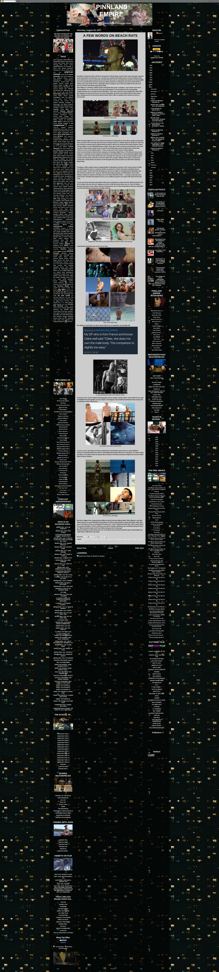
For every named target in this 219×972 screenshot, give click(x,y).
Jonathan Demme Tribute (156, 493)
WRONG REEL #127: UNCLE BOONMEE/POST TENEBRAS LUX (63, 642)
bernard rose (63, 88)
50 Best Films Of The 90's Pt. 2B (156, 600)
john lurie (67, 183)
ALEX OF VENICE (157, 689)
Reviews (56, 253)
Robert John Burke (63, 260)
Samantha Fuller (156, 315)
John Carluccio (156, 341)
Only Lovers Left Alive (156, 558)
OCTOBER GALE (157, 704)
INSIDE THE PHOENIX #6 (63, 699)
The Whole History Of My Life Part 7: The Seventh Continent (157, 488)
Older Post (139, 548)
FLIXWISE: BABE (63, 620)
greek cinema (57, 155)
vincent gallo (68, 309)
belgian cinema (58, 87)
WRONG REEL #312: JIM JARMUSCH (63, 528)
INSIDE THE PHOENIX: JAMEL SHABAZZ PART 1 (63, 669)
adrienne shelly (58, 64)
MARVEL (55, 207)
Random (63, 249)
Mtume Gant (68, 224)
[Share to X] (104, 537)
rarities (55, 251)
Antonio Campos (68, 78)
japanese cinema (68, 171)
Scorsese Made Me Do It (157, 637)
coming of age (68, 123)
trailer (66, 306)
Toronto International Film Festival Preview (156, 625)
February (154, 165)
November (154, 91)
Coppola (63, 127)
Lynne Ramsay (63, 468)
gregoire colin (65, 155)
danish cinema (57, 130)
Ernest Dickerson (68, 143)
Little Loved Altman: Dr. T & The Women (157, 615)
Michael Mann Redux (63, 494)
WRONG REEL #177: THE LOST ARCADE (63, 595)
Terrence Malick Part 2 (63, 448)
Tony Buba (157, 347)
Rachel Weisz (62, 247)
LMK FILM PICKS (63, 919)
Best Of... (61, 90)
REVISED (64, 253)
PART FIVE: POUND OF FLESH (63, 874)
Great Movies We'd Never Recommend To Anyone (156, 611)
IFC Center (64, 162)
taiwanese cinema (57, 284)
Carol (156, 520)
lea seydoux (69, 195)
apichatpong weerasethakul (63, 80)
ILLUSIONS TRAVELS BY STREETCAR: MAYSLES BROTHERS (63, 599)
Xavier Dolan (63, 420)
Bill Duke (63, 403)
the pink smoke (64, 295)
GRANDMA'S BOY (157, 397)
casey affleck (65, 109)
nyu (63, 236)
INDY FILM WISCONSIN (63, 662)
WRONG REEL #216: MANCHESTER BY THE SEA (63, 568)
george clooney (68, 152)
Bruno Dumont (94, 539)
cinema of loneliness (66, 119)
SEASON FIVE (63, 846)
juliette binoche (68, 186)
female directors (127, 539)
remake (64, 251)
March (153, 162)
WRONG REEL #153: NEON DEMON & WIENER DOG (63, 623)
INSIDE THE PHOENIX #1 (63, 685)
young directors (68, 321)
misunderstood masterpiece (63, 219)
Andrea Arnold (63, 429)
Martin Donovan (57, 205)
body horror (63, 95)
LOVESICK (157, 706)
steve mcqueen (68, 279)
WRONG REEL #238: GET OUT (63, 558)
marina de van (69, 204)
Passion (156, 491)
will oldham (56, 314)
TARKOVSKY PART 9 (63, 751)
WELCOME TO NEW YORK (156, 693)
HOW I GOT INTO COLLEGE (157, 386)
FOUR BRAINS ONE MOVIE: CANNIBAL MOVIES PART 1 (63, 535)
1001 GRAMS (156, 687)
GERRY (63, 806)
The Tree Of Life (156, 628)
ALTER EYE (63, 930)
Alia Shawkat (62, 70)
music (58, 229)
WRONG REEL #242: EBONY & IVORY (63, 555)
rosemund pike (60, 263)
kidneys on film (57, 190)
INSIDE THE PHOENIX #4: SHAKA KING (63, 692)
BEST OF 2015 (157, 663)
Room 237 (157, 556)
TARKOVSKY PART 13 (63, 760)
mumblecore (56, 228)
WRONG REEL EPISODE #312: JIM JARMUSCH (158, 105)
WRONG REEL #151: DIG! (63, 626)
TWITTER (63, 902)
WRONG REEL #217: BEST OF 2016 (63, 564)
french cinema (58, 152)
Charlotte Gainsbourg (60, 114)
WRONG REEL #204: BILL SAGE (63, 574)
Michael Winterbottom (63, 216)
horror (58, 162)
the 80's (58, 292)
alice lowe (57, 72)
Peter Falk (64, 240)
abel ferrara (61, 63)
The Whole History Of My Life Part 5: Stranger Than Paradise (157, 535)
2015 (151, 172)
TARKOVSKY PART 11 (63, 755)
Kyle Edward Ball (157, 350)
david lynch (66, 134)
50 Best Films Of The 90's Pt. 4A (156, 589)
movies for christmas (60, 223)
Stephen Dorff (69, 277)
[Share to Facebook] (106, 537)
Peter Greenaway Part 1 (63, 405)
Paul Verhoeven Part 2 (63, 442)
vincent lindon (57, 311)
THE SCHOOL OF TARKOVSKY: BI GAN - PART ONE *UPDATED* (160, 261)
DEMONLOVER (156, 403)
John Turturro (61, 184)
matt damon (61, 207)
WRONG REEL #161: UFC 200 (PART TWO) (63, 613)
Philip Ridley (63, 409)
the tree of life (65, 299)
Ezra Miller (70, 145)
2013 (151, 177)
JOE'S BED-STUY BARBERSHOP (157, 720)
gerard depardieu (58, 153)
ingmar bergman (64, 164)
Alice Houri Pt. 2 (156, 321)
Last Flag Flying (156, 485)
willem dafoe (69, 314)
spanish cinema (57, 275)
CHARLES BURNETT (67, 113)
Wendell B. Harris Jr (156, 310)
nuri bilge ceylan (68, 235)
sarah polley (69, 267)
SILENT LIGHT (63, 804)
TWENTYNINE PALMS (160, 220)
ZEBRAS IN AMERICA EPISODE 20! (157, 149)
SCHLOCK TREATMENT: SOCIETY (63, 675)
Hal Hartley (63, 472)
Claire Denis (63, 440)
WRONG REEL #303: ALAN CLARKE (63, 531)
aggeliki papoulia (58, 66)
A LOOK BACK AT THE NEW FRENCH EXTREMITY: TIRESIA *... (157, 125)
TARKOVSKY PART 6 (63, 744)
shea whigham (57, 272)
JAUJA (157, 695)
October (153, 94)
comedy (60, 123)
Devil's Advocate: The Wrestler (157, 568)
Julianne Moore (57, 186)
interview (64, 166)
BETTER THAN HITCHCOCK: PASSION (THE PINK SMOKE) (158, 119)
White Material (157, 517)
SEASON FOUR (63, 844)
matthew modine (58, 209)
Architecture (56, 81)
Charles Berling (57, 112)
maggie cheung (63, 202)
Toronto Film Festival (63, 305)
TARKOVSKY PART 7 (63, 747)
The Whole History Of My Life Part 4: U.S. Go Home (156, 538)
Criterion (70, 127)
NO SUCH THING (157, 382)
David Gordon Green (63, 400)
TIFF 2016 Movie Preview (156, 506)
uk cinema (63, 307)
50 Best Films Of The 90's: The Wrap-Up (157, 574)
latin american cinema (59, 193)
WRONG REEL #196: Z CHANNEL (63, 580)
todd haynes (69, 302)
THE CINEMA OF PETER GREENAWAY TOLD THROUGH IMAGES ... (157, 144)
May (152, 157)
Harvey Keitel (66, 160)
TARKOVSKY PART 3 (63, 738)
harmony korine (58, 160)
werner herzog (61, 313)
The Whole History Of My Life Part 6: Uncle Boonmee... (156, 496)
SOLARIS (156, 410)
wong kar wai (62, 318)
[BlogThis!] (103, 537)
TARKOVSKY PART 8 (63, 749)
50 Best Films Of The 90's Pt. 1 (157, 606)
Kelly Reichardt (68, 188)
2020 (151, 80)
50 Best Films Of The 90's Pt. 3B (156, 592)
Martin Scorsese (68, 205)
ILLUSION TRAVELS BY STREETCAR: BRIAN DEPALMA (63, 634)
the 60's (68, 290)
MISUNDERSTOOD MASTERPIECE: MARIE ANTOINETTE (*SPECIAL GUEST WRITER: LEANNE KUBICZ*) (157, 243)
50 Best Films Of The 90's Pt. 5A (156, 582)
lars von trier (69, 191)
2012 (151, 180)
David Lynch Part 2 (63, 457)
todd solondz (57, 304)
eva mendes (56, 145)
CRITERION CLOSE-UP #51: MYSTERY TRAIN (63, 589)
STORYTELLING (156, 399)
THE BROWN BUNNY (157, 405)
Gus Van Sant (63, 466)
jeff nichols (61, 176)
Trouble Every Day (156, 504)
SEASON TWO (63, 840)
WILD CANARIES (157, 702)
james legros (56, 169)
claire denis (103, 539)
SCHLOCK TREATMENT (63, 922)
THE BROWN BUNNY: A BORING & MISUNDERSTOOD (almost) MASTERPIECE (159, 232)
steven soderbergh (59, 280)
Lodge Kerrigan (63, 479)
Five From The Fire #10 (156, 618)
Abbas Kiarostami (68, 59)
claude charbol (66, 121)
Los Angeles (57, 200)
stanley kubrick (60, 277)
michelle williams (62, 217)
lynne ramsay (66, 200)
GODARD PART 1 (63, 768)
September (154, 96)
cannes (67, 107)
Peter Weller (64, 242)
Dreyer (64, 141)
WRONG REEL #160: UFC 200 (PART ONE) (63, 617)
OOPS (55, 238)
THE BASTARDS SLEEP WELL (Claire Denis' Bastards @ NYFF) (160, 270)
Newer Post (81, 548)
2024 (151, 70)
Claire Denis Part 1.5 (63, 438)
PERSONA (63, 764)
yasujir (63, 319)
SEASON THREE (63, 842)
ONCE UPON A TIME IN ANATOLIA (63, 811)
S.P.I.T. (157, 685)
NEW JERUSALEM (63, 798)
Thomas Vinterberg (64, 300)
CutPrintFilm (57, 129)
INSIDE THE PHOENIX (63, 911)
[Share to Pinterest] (108, 537)
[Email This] (101, 537)
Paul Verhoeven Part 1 (63, 444)
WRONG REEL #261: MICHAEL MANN (63, 547)
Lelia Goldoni (157, 330)
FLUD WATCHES (63, 915)
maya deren (69, 209)
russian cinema (68, 263)
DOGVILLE (157, 389)
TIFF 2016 (63, 592)
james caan (70, 167)
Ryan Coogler (57, 265)
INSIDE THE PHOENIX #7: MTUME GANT (63, 701)
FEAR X (156, 412)
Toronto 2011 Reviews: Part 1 (156, 622)
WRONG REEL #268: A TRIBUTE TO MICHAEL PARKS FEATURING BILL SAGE (63, 540)
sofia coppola (62, 274)
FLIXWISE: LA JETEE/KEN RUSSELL (63, 604)
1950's (55, 59)
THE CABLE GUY (157, 408)
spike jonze (66, 275)
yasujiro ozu (69, 319)
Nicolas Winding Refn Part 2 (63, 461)
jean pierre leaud (62, 174)
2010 (151, 184)
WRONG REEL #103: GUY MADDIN (63, 658)
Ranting (70, 249)
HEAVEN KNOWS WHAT (156, 680)
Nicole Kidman (60, 235)
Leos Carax (63, 490)
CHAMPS (156, 698)
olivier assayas (68, 236)
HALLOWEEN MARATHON (156, 727)
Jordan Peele (69, 184)
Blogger (113, 968)
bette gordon (67, 90)
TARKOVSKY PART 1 (63, 734)
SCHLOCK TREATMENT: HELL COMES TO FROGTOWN (63, 682)
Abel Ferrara (63, 435)
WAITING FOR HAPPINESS (63, 817)
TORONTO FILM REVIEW (63, 917)
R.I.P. (61, 245)
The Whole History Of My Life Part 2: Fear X (156, 546)
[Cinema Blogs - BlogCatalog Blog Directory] (63, 948)
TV (58, 307)
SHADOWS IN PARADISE (63, 815)
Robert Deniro (63, 258)
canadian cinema (58, 107)
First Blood (156, 530)
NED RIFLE (157, 717)
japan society (59, 171)
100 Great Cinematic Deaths (157, 609)
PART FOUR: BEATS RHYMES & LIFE (63, 877)
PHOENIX (156, 671)
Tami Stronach (157, 313)
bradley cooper (62, 99)
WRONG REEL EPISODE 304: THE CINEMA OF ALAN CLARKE (157, 139)
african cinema (68, 64)
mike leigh (70, 217)
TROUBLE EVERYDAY (156, 401)
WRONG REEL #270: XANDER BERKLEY (63, 544)
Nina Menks (156, 328)
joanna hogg (56, 179)
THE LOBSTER (156, 676)
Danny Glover (66, 130)
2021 (151, 77)
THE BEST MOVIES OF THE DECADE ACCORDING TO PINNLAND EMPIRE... (63, 36)
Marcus (160, 33)
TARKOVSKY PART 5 (63, 742)
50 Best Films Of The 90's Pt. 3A (156, 596)
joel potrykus (61, 181)
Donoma (71, 139)
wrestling (70, 318)
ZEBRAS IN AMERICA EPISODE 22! (157, 130)
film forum (63, 148)
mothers (64, 221)
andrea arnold (64, 74)
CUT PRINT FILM (63, 913)
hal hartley (69, 159)
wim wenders (57, 316)
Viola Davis (64, 311)
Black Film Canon (59, 94)
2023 (151, 72)
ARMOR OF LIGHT (156, 665)
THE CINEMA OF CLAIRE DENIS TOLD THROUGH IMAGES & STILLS (160, 204)
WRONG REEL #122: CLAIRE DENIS (63, 645)
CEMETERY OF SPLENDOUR (157, 678)
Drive (68, 141)
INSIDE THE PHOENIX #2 (63, 687)
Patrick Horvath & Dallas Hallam (63, 411)
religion (59, 251)
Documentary (57, 138)
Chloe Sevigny (63, 116)
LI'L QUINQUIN (156, 709)
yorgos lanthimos (58, 321)
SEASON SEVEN (63, 851)
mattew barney (69, 207)
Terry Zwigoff (63, 414)
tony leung (64, 304)
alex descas (62, 68)
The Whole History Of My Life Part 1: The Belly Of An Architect (156, 550)
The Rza (67, 297)
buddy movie (56, 106)
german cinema (68, 153)
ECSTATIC (63, 926)
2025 (151, 68)
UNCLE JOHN (157, 667)
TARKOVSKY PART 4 (63, 740)
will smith (62, 314)
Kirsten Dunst (65, 190)
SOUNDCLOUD (63, 904)
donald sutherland (63, 139)
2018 (151, 84)
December (154, 89)
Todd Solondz (63, 470)
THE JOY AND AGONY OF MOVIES (63, 932)
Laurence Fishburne (59, 195)
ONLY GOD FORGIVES (156, 378)
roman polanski (63, 262)
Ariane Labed (65, 81)
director (60, 136)
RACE (66, 245)
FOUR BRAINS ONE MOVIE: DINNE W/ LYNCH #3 (63, 571)
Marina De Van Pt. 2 (156, 319)
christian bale (62, 118)
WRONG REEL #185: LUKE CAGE (63, 586)
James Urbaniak (65, 169)
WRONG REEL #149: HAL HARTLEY (63, 628)
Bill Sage (65, 92)
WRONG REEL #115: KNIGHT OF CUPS (63, 649)
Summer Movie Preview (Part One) (156, 512)
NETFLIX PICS (157, 674)
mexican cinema (58, 210)
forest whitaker (68, 150)
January (153, 167)
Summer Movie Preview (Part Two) (156, 509)
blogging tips (63, 942)
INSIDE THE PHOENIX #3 (63, 689)
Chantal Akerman (66, 111)
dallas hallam (64, 129)
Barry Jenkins (86, 539)
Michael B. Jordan (68, 210)
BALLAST (63, 802)
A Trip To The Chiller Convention (157, 525)
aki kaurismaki (67, 66)
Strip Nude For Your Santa (156, 501)
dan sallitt (70, 129)
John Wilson (63, 398)
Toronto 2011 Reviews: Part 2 (156, 620)
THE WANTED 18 (157, 682)
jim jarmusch (69, 178)
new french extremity (59, 231)
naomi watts (64, 229)
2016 (151, 170)
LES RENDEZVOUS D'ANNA (63, 813)
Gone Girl (156, 532)
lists (54, 198)
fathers (65, 146)
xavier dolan (56, 319)
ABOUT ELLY (156, 691)
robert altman (63, 256)
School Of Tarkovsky (60, 268)
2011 (151, 182)
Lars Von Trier (63, 488)
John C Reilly (69, 181)
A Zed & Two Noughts (156, 499)
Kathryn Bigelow (63, 418)
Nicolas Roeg (59, 233)
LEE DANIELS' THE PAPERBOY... (160, 251)
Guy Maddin (61, 159)
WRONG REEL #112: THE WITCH (63, 652)
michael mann (63, 214)
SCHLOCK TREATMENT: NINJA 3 (63, 660)
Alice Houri (69, 70)
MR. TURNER (156, 711)
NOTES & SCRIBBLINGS (63, 928)
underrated (70, 307)
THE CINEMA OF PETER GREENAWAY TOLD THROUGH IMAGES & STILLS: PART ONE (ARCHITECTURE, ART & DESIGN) (157, 281)
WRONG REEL (63, 924)
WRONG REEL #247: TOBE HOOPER (63, 551)
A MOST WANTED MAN (156, 713)
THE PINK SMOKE (63, 908)
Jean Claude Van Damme (60, 172)
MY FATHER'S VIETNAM (156, 658)
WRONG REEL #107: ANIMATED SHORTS (63, 655)
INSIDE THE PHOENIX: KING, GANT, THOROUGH (63, 638)
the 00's (82, 541)
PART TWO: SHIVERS (63, 884)
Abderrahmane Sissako (63, 425)
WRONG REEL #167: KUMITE (63, 610)
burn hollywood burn (67, 106)
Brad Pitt (64, 97)
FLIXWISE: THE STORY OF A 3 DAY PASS (63, 577)
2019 (151, 82)
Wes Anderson (69, 313)
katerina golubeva (58, 188)
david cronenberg (63, 132)
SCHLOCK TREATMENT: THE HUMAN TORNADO (63, 678)
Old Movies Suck (157, 633)
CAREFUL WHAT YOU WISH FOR (157, 655)
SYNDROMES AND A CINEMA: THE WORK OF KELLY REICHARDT (63, 709)
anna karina (64, 76)
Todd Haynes (63, 492)
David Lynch (63, 459)
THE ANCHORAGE (63, 808)
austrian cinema (64, 83)
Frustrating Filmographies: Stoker (157, 565)
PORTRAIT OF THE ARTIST (63, 795)
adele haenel (69, 63)
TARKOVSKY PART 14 (63, 762)
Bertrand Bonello (63, 422)
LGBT (134, 539)
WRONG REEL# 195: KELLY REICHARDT (63, 583)
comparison (110, 539)
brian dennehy (64, 100)
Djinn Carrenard (68, 136)
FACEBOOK (63, 906)
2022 (151, 75)
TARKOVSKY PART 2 (63, 736)
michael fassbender (59, 212)
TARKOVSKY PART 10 (63, 753)
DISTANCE (160, 210)
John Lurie (157, 339)
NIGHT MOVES (157, 725)
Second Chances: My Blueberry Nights (156, 561)
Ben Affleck (67, 87)
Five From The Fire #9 (156, 635)
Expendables (63, 145)
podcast (67, 243)
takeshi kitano (67, 284)
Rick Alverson (64, 255)
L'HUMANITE (156, 384)
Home (110, 548)
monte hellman (57, 221)
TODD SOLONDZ (63, 766)
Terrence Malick (63, 286)
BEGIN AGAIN (157, 723)
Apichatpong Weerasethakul (63, 486)
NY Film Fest (57, 236)
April (152, 160)
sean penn (60, 270)
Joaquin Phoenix (66, 179)
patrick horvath (63, 238)
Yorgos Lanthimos (63, 416)
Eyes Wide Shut (156, 554)
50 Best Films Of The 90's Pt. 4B (156, 585)
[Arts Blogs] (63, 940)
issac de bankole (62, 167)
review (70, 251)
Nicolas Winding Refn (63, 464)
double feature (57, 141)
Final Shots (156, 528)
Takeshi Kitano (63, 483)
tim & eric (61, 302)
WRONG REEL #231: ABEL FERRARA (63, 560)
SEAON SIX (63, 848)
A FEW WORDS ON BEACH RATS (156, 109)
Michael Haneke (63, 455)
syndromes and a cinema (65, 282)
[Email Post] (98, 536)
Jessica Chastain (58, 178)
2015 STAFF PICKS (156, 661)
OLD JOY (63, 800)
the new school (63, 293)
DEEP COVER (157, 376)
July (152, 153)
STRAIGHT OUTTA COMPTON (156, 669)
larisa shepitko (61, 191)
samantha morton (58, 267)
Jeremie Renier (69, 176)
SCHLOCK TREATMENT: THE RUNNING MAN (63, 672)
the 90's (63, 292)
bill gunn (59, 92)
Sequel (64, 270)
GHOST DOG (156, 394)
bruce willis (60, 104)
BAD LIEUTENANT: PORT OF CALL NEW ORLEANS (156, 391)
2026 (151, 65)
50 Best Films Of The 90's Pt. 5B (156, 578)
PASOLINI (156, 715)
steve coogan (57, 279)
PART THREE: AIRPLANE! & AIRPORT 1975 (63, 881)
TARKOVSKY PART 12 (63, 757)
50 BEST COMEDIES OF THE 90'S (157, 652)
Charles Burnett (63, 433)
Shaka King (70, 270)
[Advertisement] (63, 350)
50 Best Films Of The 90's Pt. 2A (156, 603)
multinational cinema (63, 226)
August (153, 98)
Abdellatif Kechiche (59, 61)
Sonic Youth (69, 274)
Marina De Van (63, 407)
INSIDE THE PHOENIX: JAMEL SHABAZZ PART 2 (63, 665)
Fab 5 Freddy (57, 146)
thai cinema (61, 287)
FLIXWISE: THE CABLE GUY (63, 631)
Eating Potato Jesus (157, 522)
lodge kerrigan (61, 198)
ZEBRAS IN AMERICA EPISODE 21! (157, 134)
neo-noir (70, 229)
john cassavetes (58, 183)
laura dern (70, 193)
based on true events (65, 85)
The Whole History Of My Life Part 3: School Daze (156, 542)
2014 (151, 175)
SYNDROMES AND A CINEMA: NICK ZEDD (63, 705)
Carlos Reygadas (63, 475)
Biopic (71, 92)
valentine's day (57, 309)
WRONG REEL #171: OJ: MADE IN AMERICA (63, 607)
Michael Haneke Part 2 (63, 453)
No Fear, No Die (156, 515)
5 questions (60, 59)
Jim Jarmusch (63, 477)
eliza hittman (118, 539)
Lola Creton (69, 198)
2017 (151, 87)
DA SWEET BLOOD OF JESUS (156, 700)
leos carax (56, 197)
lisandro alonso (69, 196)
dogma (65, 138)
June (152, 155)
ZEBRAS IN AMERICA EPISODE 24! (157, 101)
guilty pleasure (62, 157)
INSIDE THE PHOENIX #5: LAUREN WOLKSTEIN (63, 696)
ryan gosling (68, 265)
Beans (157, 323)
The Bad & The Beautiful (157, 631)
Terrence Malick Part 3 (63, 446)
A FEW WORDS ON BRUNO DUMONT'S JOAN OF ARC (160, 195)
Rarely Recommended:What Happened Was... (157, 571)
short (63, 272)
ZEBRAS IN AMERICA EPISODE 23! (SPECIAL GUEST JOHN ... (158, 114)
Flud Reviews (60, 150)
